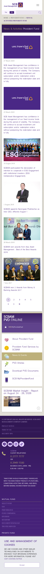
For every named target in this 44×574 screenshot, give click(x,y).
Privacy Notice (8, 426)
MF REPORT (6, 520)
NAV (3, 507)
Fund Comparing (9, 513)
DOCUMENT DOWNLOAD (11, 523)
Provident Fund (17, 18)
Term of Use (6, 430)
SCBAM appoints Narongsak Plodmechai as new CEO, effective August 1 (21, 210)
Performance (7, 510)
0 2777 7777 (17, 456)
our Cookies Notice (13, 558)
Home (6, 18)
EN (12, 12)
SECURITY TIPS (7, 434)
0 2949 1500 (17, 462)
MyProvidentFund (16, 327)
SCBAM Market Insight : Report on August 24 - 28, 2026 (21, 392)
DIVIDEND (5, 516)
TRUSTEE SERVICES (9, 526)
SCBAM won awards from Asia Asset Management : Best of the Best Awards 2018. (20, 249)
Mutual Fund (8, 499)
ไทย (6, 12)
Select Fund (7, 503)
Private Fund (8, 533)
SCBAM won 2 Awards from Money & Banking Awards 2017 (19, 289)
